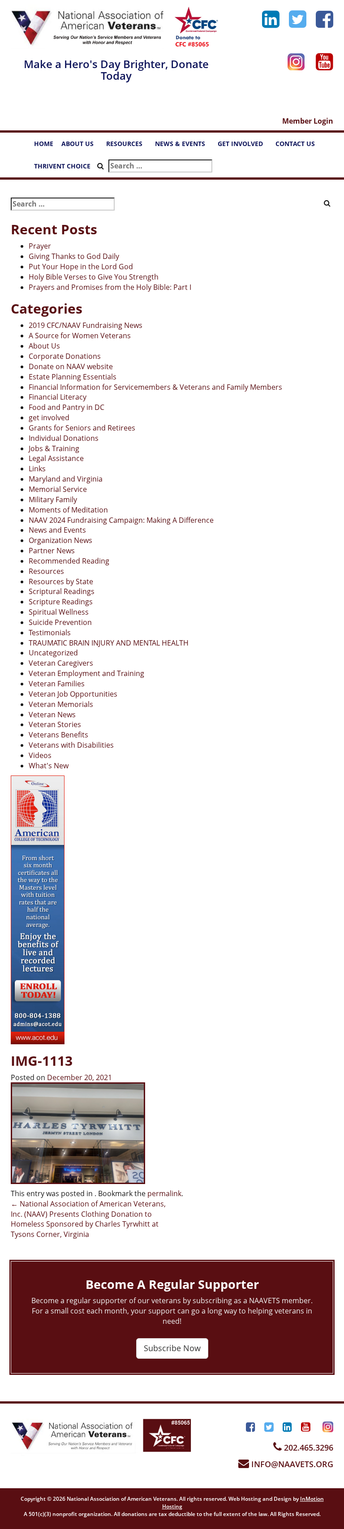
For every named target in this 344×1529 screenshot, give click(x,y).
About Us (44, 346)
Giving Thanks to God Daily (74, 256)
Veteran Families (57, 684)
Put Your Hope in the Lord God (81, 266)
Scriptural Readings (62, 591)
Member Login (307, 121)
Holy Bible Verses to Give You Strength (94, 277)
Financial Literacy (57, 397)
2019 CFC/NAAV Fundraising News (85, 325)
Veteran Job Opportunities (73, 694)
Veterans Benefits (58, 735)
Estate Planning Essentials (72, 377)
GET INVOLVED (244, 146)
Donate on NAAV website (71, 366)
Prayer (40, 246)
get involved (49, 417)
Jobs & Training (54, 448)
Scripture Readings (61, 602)
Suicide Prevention (60, 622)
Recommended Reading (69, 561)
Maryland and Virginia (66, 479)
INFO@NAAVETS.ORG (291, 1464)
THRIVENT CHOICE (62, 166)
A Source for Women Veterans (80, 335)
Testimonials (50, 632)
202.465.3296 (307, 1447)
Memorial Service (58, 489)
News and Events (57, 530)
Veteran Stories (55, 724)
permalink (164, 1193)
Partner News (52, 551)
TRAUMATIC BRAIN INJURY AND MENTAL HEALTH (109, 643)
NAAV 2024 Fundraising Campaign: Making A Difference (121, 520)
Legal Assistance (56, 458)
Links (37, 469)
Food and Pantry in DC (66, 407)
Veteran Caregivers (61, 663)
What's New (49, 766)
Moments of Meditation (68, 510)
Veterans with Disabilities (71, 745)
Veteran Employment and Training (86, 673)
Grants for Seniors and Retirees (82, 428)
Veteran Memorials (61, 704)
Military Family (53, 499)
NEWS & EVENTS (184, 146)
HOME (43, 143)
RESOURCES (128, 146)
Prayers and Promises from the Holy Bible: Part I (110, 287)
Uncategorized (53, 653)
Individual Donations (64, 438)
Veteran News (52, 714)
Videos (40, 755)
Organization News (60, 540)
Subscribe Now (172, 1348)
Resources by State (61, 581)
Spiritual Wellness (59, 612)
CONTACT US (299, 146)
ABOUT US (81, 146)
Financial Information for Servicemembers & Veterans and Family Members (155, 387)
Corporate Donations (65, 356)
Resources (46, 571)
